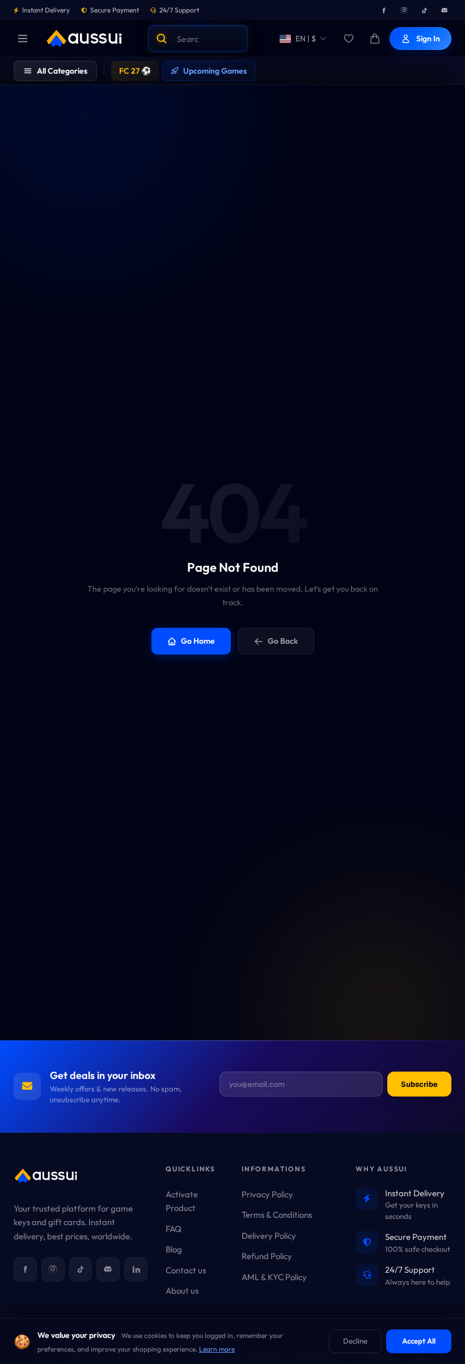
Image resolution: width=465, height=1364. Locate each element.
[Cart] (374, 38)
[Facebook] (383, 10)
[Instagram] (404, 10)
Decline (355, 1340)
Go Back (283, 641)
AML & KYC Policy (274, 1277)
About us (182, 1290)
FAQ (173, 1228)
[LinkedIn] (135, 1269)
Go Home (198, 641)
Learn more (217, 1349)
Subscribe (419, 1084)
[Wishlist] (348, 38)
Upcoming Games (215, 71)
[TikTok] (424, 10)
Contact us (186, 1270)
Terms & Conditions (277, 1214)
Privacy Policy (267, 1194)
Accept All (419, 1340)
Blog (174, 1249)
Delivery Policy (269, 1235)
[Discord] (444, 10)
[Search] (161, 38)
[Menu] (22, 38)
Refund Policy (267, 1256)
